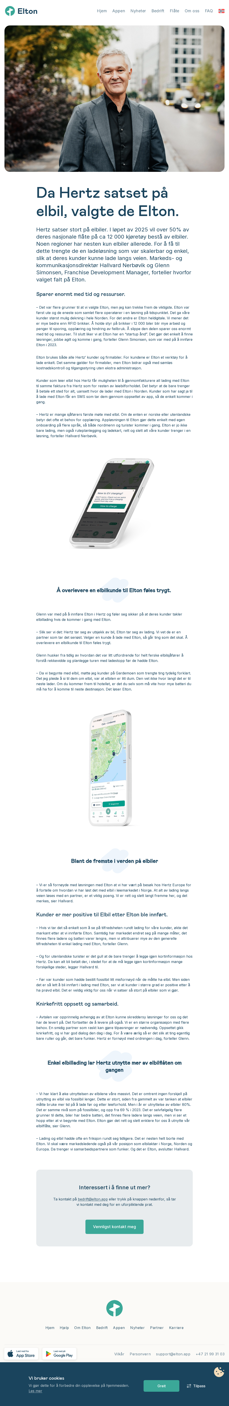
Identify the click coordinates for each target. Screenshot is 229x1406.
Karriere (176, 1327)
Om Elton (82, 1327)
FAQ (209, 10)
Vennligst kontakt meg (114, 1226)
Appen (118, 10)
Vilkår (119, 1354)
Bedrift (157, 10)
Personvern (140, 1354)
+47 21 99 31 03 (210, 1354)
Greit (161, 1386)
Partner (157, 1327)
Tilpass (196, 1386)
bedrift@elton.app (93, 1199)
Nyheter (138, 10)
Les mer (35, 1391)
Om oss (192, 10)
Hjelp (64, 1327)
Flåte (174, 10)
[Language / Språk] (221, 11)
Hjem (102, 10)
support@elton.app (173, 1354)
